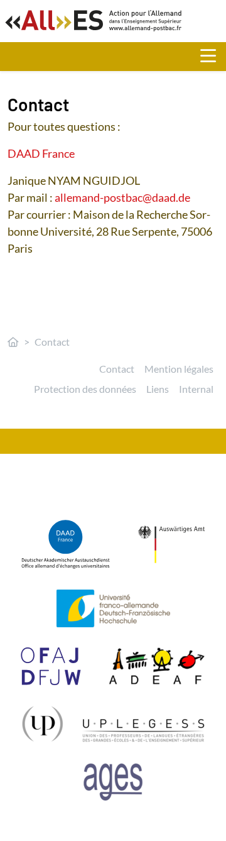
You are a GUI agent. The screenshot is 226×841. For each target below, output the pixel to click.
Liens (157, 389)
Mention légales (178, 369)
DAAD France (41, 153)
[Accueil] (13, 342)
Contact (116, 369)
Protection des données (85, 389)
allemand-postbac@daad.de (121, 197)
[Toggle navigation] (213, 56)
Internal (196, 389)
